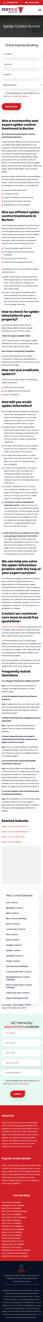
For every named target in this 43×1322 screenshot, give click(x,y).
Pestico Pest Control (10, 627)
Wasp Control (13, 961)
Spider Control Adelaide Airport (15, 831)
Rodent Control (13, 945)
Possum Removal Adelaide (13, 1244)
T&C (38, 93)
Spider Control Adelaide (12, 1232)
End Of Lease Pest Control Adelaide (19, 986)
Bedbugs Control (14, 907)
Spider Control (13, 950)
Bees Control (12, 913)
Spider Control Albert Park (13, 837)
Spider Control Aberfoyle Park (15, 826)
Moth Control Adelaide (11, 1223)
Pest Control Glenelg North (17, 1168)
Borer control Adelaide (11, 1214)
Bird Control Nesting (16, 918)
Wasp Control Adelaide (12, 1235)
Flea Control (12, 934)
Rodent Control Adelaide (12, 1226)
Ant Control (12, 902)
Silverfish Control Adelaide (13, 1229)
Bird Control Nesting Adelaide (14, 1211)
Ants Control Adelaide (11, 1202)
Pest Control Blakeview (12, 1174)
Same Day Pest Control (17, 992)
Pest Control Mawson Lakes (13, 1165)
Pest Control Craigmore (28, 1180)
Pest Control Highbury (11, 1183)
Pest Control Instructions (18, 96)
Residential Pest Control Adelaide (18, 978)
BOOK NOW (33, 2)
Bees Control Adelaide (11, 1208)
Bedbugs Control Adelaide (13, 1205)
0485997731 (12, 2)
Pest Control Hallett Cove (19, 1177)
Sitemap (27, 1278)
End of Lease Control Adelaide (14, 1253)
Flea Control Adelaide (11, 1220)
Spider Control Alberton (12, 842)
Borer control (12, 923)
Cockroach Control (15, 929)
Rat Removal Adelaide (17, 966)
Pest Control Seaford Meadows (27, 1171)
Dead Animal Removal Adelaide (15, 1256)
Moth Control (12, 939)
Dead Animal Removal (17, 998)
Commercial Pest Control (18, 971)
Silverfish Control (14, 955)
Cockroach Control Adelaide (14, 1217)
